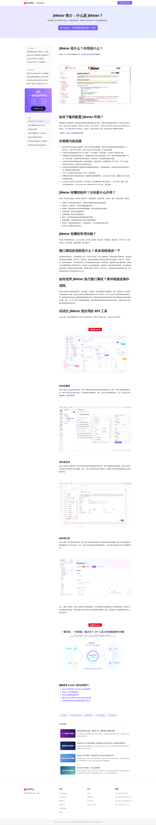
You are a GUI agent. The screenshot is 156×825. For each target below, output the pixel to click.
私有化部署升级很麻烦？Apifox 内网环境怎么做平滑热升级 (38, 77)
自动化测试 (101, 715)
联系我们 (90, 797)
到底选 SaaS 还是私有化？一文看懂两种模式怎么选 (38, 73)
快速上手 (62, 805)
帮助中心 (62, 801)
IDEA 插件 (62, 797)
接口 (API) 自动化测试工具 (123, 801)
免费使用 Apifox (125, 3)
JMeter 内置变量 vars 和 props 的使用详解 (76, 689)
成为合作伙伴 (91, 805)
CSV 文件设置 (80, 240)
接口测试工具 (76, 715)
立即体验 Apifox (38, 109)
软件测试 (113, 715)
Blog (60, 812)
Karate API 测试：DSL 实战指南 (36, 62)
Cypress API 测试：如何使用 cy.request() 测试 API (35, 59)
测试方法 (89, 715)
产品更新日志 (63, 793)
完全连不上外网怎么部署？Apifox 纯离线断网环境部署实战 (38, 80)
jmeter (64, 715)
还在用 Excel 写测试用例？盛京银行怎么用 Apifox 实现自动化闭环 (37, 55)
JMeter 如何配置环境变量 (74, 133)
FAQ (88, 793)
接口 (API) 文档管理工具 (123, 797)
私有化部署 (62, 808)
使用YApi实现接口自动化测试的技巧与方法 (76, 701)
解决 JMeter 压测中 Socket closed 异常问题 (76, 698)
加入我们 (90, 801)
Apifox (61, 317)
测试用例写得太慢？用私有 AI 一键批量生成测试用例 (38, 52)
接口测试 (90, 54)
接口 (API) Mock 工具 (122, 805)
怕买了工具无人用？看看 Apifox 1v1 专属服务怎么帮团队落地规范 (38, 84)
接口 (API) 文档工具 (121, 793)
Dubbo (66, 182)
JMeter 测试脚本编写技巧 (70, 695)
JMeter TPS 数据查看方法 (70, 692)
